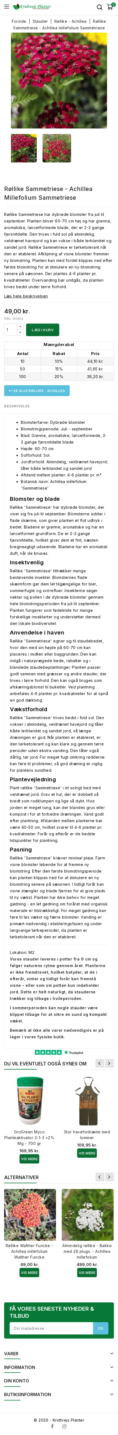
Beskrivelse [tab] (17, 406)
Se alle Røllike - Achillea (39, 390)
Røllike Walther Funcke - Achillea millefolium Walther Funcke (29, 1251)
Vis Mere (29, 1159)
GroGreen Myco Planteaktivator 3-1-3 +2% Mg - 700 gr (29, 1138)
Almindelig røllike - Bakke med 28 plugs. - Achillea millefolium (87, 1251)
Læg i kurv (43, 330)
